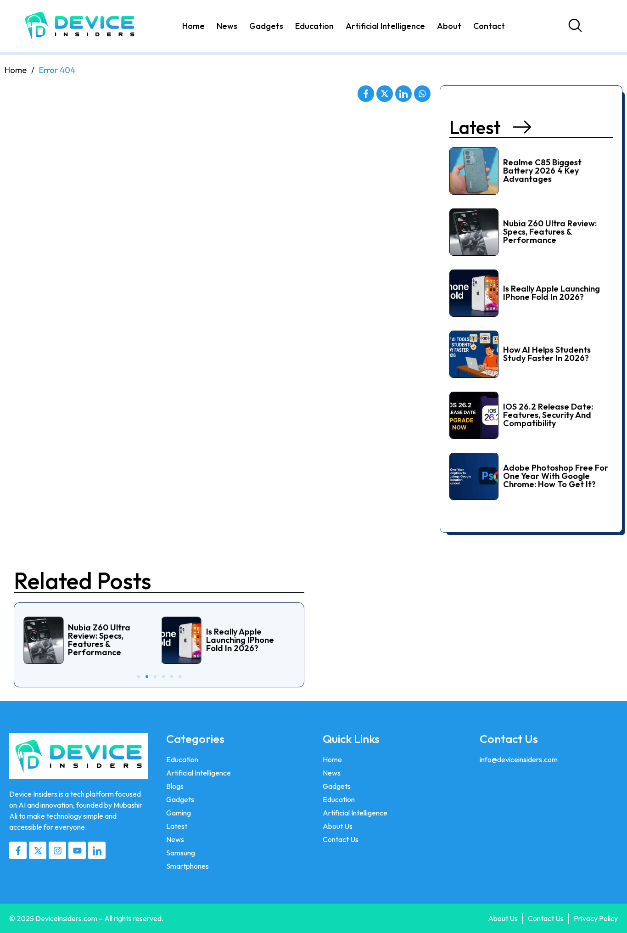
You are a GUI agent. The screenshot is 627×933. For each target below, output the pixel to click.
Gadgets (266, 26)
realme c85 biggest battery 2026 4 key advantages (542, 170)
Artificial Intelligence (385, 26)
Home (193, 26)
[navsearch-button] (577, 26)
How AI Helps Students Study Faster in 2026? (547, 353)
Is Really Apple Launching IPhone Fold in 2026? (551, 292)
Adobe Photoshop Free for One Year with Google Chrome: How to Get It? (555, 475)
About (449, 26)
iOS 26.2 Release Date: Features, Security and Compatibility (548, 414)
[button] (490, 127)
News (227, 26)
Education (314, 26)
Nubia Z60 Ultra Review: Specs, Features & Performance (550, 231)
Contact (489, 26)
